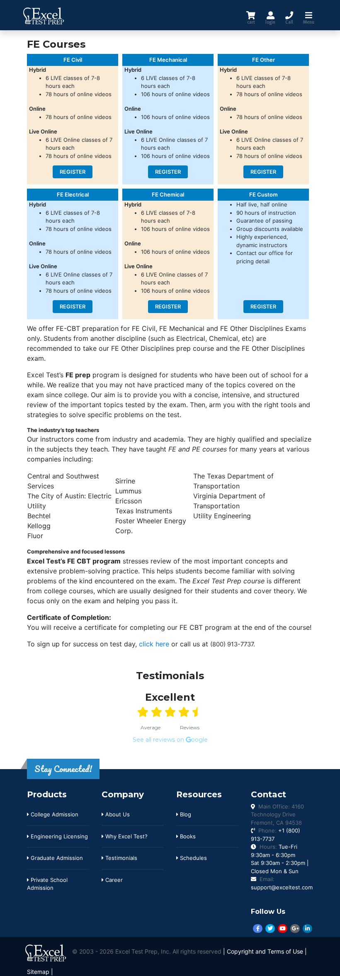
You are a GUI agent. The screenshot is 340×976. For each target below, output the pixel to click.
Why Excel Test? (126, 836)
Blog (184, 814)
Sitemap (38, 971)
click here (154, 644)
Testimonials (120, 858)
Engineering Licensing (58, 836)
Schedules (192, 858)
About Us (117, 814)
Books (187, 836)
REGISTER (72, 172)
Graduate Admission (56, 858)
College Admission (53, 814)
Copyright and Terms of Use (265, 951)
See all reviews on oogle (170, 739)
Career (113, 879)
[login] (270, 15)
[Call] (289, 15)
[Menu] (308, 15)
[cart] (250, 15)
